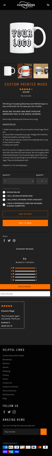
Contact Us (7, 383)
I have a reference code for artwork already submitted (24, 204)
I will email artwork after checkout (24, 200)
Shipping (6, 371)
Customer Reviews (10, 387)
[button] (8, 71)
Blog (5, 398)
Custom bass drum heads (13, 355)
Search (5, 367)
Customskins (12, 443)
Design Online (13, 192)
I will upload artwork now (20, 196)
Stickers (6, 363)
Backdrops (7, 359)
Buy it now (25, 223)
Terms (5, 379)
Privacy (6, 375)
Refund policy (8, 394)
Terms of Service (9, 391)
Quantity (6, 175)
